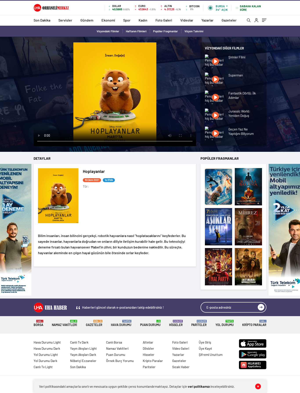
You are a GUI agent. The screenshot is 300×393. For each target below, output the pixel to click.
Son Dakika (42, 20)
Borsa (38, 323)
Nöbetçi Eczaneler (83, 361)
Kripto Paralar (254, 323)
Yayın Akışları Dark (83, 355)
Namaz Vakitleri (64, 323)
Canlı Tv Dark (79, 342)
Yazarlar (207, 20)
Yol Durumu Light (46, 355)
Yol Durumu (224, 323)
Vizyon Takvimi (193, 31)
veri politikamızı (199, 386)
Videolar (186, 20)
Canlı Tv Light (43, 367)
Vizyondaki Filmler (108, 31)
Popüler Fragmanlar (165, 31)
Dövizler (148, 348)
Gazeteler (229, 20)
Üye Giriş (205, 342)
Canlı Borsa (114, 342)
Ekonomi (108, 20)
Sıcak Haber (181, 367)
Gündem (86, 20)
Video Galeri (180, 348)
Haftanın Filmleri (136, 31)
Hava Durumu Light (47, 342)
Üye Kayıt (205, 348)
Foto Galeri (163, 20)
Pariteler (199, 323)
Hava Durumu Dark (47, 348)
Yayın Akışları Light (83, 348)
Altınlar (148, 342)
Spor (126, 20)
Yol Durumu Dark (45, 361)
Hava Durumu (121, 323)
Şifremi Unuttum (210, 355)
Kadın (143, 20)
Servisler (65, 20)
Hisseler (176, 323)
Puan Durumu (150, 323)
